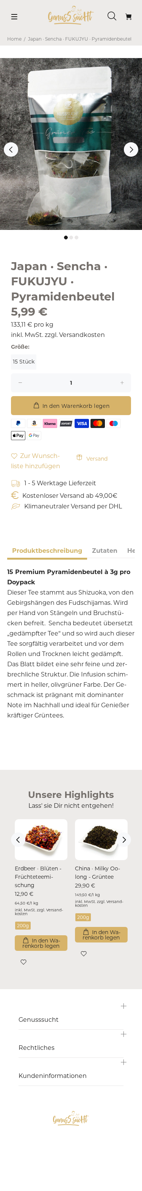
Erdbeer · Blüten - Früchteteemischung (38, 877)
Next (131, 149)
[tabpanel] (71, 144)
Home (14, 39)
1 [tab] (66, 237)
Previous (11, 149)
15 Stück (23, 361)
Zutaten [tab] (104, 550)
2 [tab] (71, 237)
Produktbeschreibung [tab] (47, 550)
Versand (97, 458)
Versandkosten (82, 334)
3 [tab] (76, 237)
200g (23, 925)
